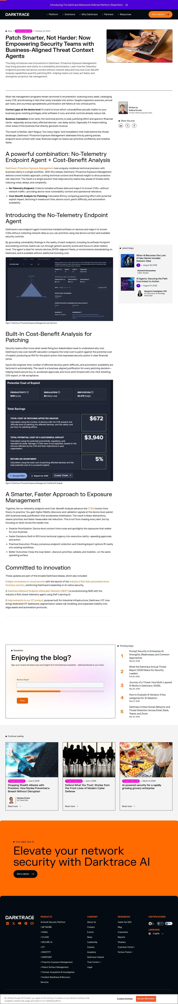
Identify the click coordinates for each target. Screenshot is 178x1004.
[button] (52, 14)
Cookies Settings (125, 999)
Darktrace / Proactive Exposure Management (29, 168)
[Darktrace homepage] (17, 14)
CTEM (91, 508)
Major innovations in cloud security (26, 581)
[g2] (26, 923)
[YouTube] (20, 923)
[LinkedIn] (7, 923)
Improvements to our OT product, (26, 600)
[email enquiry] (32, 923)
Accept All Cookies (146, 999)
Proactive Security (16, 781)
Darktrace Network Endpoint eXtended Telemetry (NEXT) (38, 591)
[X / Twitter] (14, 923)
